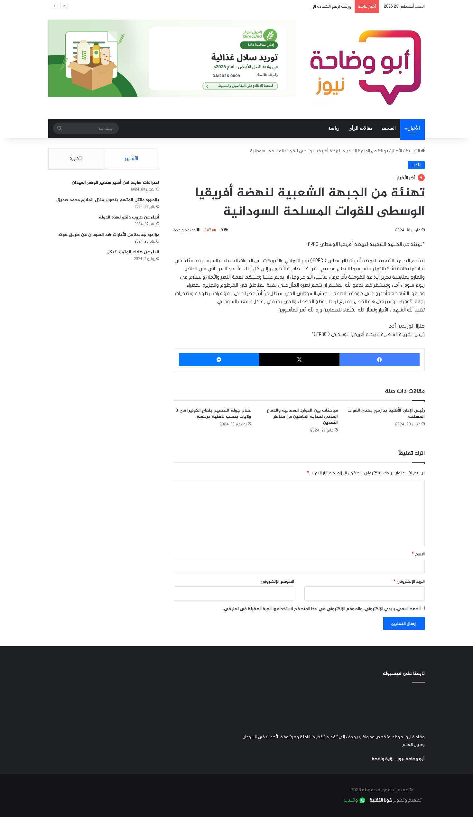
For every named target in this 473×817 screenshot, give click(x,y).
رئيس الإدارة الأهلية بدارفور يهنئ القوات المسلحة (386, 413)
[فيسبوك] (379, 359)
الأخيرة (76, 158)
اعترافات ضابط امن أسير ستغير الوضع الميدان (115, 182)
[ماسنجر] (219, 359)
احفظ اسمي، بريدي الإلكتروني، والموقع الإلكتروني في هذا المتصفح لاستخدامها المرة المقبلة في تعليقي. (321, 609)
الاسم (418, 554)
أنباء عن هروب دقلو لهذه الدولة (129, 217)
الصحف (389, 128)
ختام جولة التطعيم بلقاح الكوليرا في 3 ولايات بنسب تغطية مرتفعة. (213, 413)
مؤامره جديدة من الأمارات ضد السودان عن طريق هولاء (108, 234)
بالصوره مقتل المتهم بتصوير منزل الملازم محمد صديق (107, 200)
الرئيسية (413, 151)
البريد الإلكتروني (409, 581)
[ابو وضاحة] (365, 66)
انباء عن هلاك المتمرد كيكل (133, 252)
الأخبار (414, 128)
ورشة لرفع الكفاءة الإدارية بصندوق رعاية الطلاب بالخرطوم (299, 6)
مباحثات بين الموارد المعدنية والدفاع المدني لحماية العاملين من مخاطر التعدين (302, 416)
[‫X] (299, 359)
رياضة (333, 128)
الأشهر (131, 158)
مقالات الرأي (360, 128)
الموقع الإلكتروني (277, 581)
